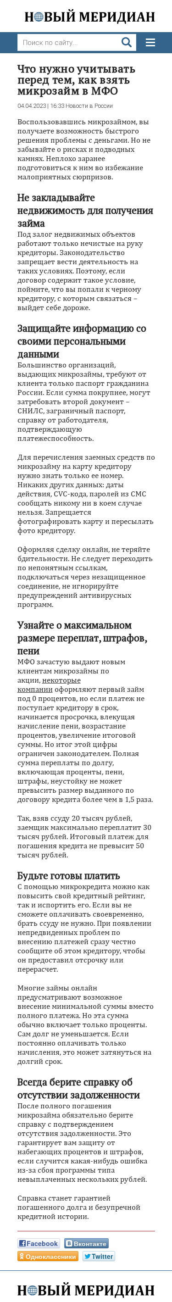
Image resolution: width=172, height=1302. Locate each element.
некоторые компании (49, 684)
